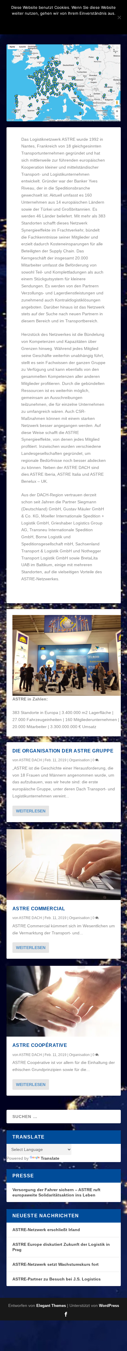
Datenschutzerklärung (71, 23)
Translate (50, 1158)
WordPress (109, 1305)
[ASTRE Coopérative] (63, 1001)
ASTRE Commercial (38, 908)
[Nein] (119, 17)
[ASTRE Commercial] (63, 864)
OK (32, 23)
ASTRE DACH (30, 760)
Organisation (79, 760)
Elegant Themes (51, 1305)
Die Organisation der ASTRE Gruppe (63, 750)
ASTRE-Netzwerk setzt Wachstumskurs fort (55, 1264)
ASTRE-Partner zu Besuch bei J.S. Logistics (56, 1279)
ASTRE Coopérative (39, 1045)
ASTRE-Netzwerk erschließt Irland (46, 1229)
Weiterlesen (30, 811)
